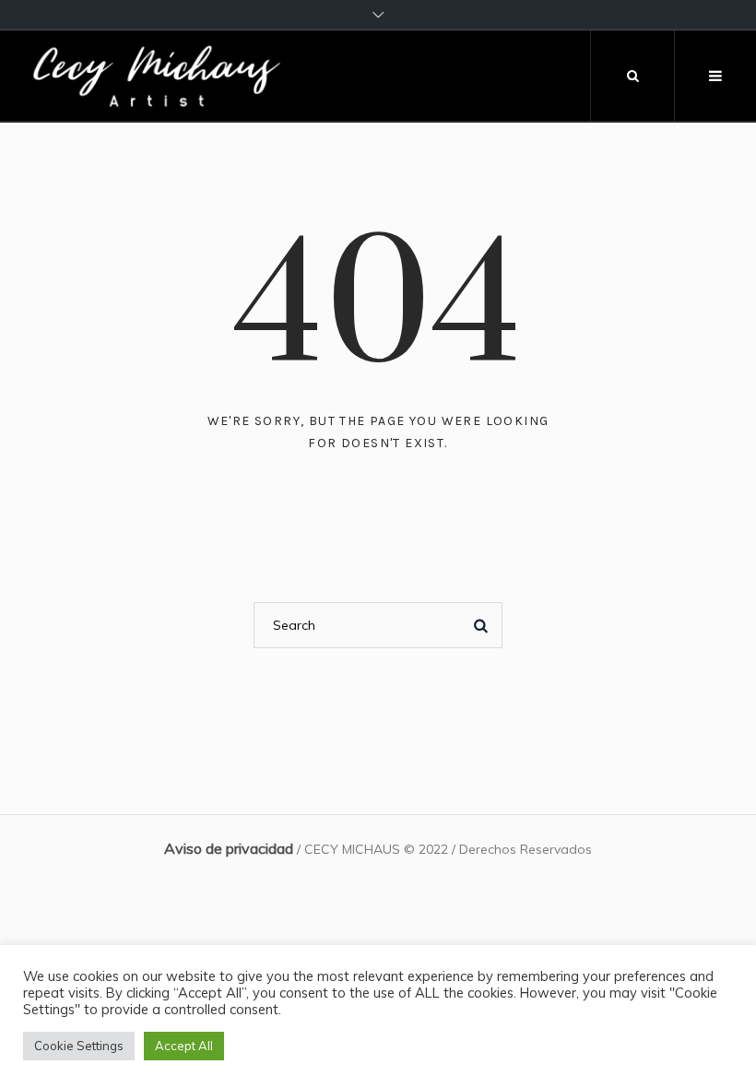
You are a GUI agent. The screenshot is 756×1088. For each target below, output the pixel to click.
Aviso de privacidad (228, 848)
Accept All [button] (184, 1045)
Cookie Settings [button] (79, 1045)
